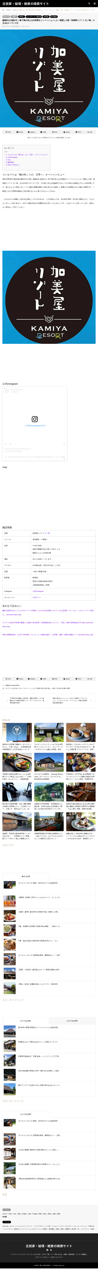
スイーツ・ (30, 1226)
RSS (51, 1250)
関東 (14, 16)
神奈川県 (6, 16)
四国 (40, 1214)
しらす (33, 688)
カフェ (12, 1226)
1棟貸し (21, 16)
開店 (68, 688)
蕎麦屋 (67, 1229)
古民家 (46, 16)
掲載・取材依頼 (69, 1254)
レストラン (23, 1229)
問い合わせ (58, 1254)
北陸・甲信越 (32, 1214)
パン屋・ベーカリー (52, 1226)
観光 (65, 688)
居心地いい (48, 688)
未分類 (4, 1217)
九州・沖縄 (16, 1214)
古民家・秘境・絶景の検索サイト (49, 1246)
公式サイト (37, 597)
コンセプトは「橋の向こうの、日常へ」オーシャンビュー (28, 155)
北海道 (24, 1214)
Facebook (47, 1250)
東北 (44, 1214)
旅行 (54, 688)
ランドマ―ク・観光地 (34, 16)
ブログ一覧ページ (47, 1254)
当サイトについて (57, 1257)
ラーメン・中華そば (87, 1226)
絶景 (62, 1229)
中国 (9, 1214)
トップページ (14, 1254)
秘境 (57, 1229)
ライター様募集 (81, 1254)
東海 (49, 1214)
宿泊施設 (54, 16)
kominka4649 (15, 685)
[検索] (89, 3)
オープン (8, 688)
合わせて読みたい (14, 165)
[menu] (94, 3)
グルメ (20, 688)
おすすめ (15, 688)
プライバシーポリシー (42, 1257)
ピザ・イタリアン (66, 1226)
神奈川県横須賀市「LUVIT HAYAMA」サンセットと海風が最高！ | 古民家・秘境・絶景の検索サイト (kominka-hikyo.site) (47, 635)
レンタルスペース (35, 1229)
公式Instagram (13, 157)
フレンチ (76, 1226)
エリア (4, 1214)
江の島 (58, 688)
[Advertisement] (49, 230)
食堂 (92, 1229)
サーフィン (27, 688)
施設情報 (11, 162)
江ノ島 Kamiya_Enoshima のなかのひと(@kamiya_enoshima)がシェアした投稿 (35, 457)
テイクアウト (39, 1226)
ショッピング (20, 1226)
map (9, 160)
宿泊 (42, 688)
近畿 (54, 1214)
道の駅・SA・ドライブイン (80, 1229)
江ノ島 (47, 533)
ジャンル (5, 1226)
